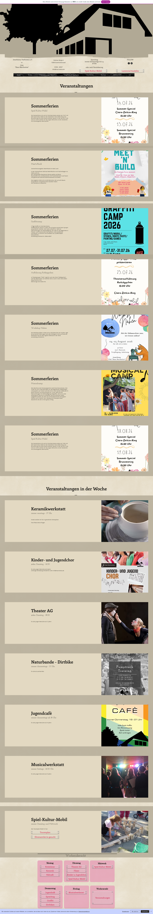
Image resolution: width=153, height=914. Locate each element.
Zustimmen (145, 911)
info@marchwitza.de (58, 69)
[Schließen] (151, 911)
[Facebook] (129, 63)
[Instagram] (132, 63)
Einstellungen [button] (125, 911)
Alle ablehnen (135, 911)
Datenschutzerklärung (84, 911)
